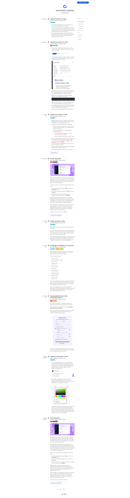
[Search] (87, 19)
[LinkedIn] (65, 494)
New (79, 32)
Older (64, 489)
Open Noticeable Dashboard (56, 215)
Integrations (80, 28)
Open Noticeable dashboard (56, 482)
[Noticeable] (65, 7)
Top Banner (72, 121)
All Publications (81, 21)
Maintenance (80, 30)
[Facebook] (63, 494)
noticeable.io (65, 13)
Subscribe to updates (83, 2)
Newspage (80, 34)
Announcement (81, 23)
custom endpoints (68, 149)
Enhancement (80, 26)
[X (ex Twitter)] (67, 494)
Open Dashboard (54, 152)
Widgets (79, 39)
